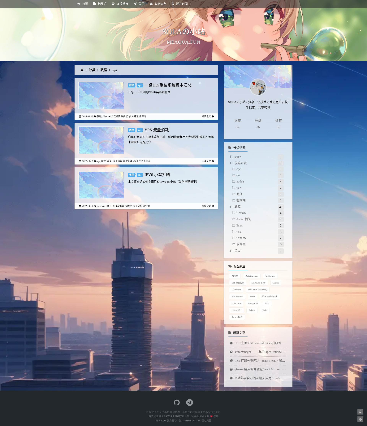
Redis (264, 310)
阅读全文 (206, 116)
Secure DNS (237, 317)
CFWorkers (270, 276)
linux (239, 225)
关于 (141, 3)
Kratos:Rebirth (173, 416)
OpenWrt (236, 310)
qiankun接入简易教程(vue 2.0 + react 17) (260, 369)
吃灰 (103, 161)
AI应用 (235, 276)
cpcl (238, 169)
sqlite (238, 156)
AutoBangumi (252, 276)
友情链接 (122, 3)
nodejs (240, 181)
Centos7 (241, 212)
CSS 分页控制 (238, 283)
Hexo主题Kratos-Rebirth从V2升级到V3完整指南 (260, 343)
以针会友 (160, 3)
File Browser (237, 296)
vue (238, 187)
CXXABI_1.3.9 (259, 283)
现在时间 (181, 3)
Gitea (252, 296)
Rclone (252, 310)
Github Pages (191, 420)
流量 (109, 161)
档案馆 (101, 3)
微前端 (241, 200)
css (238, 175)
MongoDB (253, 303)
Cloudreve (236, 289)
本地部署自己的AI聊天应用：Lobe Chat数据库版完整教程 (260, 378)
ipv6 (99, 206)
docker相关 (243, 219)
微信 (239, 194)
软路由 (241, 244)
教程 (104, 70)
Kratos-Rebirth (270, 296)
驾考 (238, 251)
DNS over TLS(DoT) (257, 289)
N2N (267, 303)
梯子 (108, 206)
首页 (84, 3)
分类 (92, 70)
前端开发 (241, 163)
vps (114, 70)
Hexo (162, 420)
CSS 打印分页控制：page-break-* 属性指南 (260, 360)
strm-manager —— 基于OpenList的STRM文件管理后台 (260, 352)
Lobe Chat (236, 303)
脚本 (105, 116)
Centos (276, 283)
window (241, 237)
